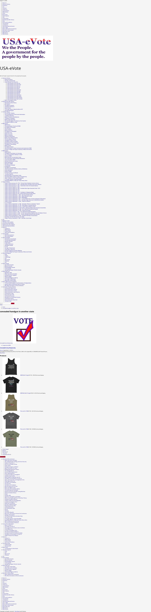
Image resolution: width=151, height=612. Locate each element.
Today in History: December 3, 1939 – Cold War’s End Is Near (18, 218)
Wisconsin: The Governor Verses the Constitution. (16, 513)
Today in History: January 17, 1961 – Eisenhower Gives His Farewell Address (21, 185)
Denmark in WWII (9, 163)
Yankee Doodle (8, 544)
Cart (3, 6)
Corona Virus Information (8, 223)
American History (6, 4)
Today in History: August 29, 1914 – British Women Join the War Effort (20, 193)
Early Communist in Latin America (12, 292)
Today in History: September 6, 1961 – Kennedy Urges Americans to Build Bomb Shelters (24, 200)
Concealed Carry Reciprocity (6, 343)
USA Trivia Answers (9, 236)
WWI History (5, 32)
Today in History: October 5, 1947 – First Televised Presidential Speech (20, 211)
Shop (3, 21)
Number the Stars (9, 241)
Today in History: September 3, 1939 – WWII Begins (16, 197)
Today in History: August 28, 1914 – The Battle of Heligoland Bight (19, 192)
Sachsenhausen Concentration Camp (13, 175)
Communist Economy (9, 296)
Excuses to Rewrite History (11, 504)
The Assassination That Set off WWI (12, 126)
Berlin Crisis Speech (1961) (10, 100)
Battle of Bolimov (8, 130)
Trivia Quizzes (5, 23)
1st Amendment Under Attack (11, 548)
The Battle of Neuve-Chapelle (11, 141)
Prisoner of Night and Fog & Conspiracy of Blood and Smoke (18, 149)
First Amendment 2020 (10, 508)
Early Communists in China (11, 290)
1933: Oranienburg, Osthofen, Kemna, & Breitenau (16, 169)
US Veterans (5, 25)
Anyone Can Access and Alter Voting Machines (15, 491)
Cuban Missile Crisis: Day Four (13, 86)
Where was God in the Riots (11, 274)
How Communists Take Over (11, 299)
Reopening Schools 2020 (10, 505)
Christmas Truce (8, 132)
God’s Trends (8, 465)
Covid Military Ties (9, 529)
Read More (2, 353)
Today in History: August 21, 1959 (12, 187)
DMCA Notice (5, 12)
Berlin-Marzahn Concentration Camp (13, 157)
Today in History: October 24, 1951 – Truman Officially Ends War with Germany (22, 214)
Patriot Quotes (5, 16)
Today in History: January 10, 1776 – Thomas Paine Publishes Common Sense (22, 183)
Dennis (1, 350)
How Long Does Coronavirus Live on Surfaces (15, 527)
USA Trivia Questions (9, 235)
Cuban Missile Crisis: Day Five (13, 87)
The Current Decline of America (12, 522)
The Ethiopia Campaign (10, 165)
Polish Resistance (8, 170)
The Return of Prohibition (10, 482)
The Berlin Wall (8, 301)
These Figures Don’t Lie (10, 481)
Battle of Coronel (8, 134)
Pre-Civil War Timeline (9, 113)
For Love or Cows (8, 517)
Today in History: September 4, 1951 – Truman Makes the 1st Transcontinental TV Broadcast (25, 198)
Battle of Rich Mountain (10, 119)
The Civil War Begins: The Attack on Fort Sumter (15, 121)
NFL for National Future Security (12, 521)
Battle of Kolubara (9, 135)
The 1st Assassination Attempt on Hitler (13, 154)
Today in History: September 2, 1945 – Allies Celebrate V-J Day (18, 196)
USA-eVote (10, 68)
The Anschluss (8, 128)
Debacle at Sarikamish (10, 136)
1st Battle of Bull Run (9, 115)
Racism (6, 509)
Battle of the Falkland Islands (11, 137)
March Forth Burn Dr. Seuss (11, 468)
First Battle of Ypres (9, 147)
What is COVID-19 (8, 525)
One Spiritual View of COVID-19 (11, 531)
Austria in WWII (8, 156)
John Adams (7, 104)
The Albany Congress (9, 105)
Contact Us (4, 9)
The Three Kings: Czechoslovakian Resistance (15, 158)
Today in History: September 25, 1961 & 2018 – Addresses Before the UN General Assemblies (25, 207)
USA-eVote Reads (6, 237)
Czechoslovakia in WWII (10, 159)
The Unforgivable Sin (9, 470)
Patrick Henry (8, 108)
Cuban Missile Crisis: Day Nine (13, 92)
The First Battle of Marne (10, 139)
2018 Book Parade (9, 245)
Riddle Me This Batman (10, 503)
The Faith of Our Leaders (7, 222)
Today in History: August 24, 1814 (12, 189)
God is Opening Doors (10, 473)
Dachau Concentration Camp (11, 161)
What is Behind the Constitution (9, 28)
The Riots (7, 511)
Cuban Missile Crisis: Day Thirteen (14, 97)
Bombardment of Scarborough (12, 143)
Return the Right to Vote (10, 487)
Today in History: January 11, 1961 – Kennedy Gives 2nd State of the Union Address (23, 184)
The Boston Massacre (9, 106)
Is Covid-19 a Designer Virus (11, 502)
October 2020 (8, 495)
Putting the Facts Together (11, 275)
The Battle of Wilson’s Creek (11, 122)
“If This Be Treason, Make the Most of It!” (14, 109)
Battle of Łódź (8, 145)
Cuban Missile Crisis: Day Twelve (14, 96)
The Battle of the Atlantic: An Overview (13, 153)
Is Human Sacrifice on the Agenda (12, 474)
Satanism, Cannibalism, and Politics (12, 496)
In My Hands (7, 242)
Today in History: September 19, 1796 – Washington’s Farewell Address (20, 205)
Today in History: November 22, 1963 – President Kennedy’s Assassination (21, 215)
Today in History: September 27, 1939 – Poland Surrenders (18, 210)
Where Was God (6, 31)
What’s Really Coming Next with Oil (12, 477)
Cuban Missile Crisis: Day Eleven (14, 95)
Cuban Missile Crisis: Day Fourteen (14, 99)
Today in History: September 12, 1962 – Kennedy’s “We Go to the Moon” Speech (22, 204)
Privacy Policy (5, 18)
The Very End (8, 483)
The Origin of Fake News (10, 279)
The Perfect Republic (9, 512)
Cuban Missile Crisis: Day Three (14, 84)
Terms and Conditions (7, 22)
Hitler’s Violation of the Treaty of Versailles (14, 178)
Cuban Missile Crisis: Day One (11, 82)
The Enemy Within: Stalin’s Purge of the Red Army (16, 176)
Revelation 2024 (8, 272)
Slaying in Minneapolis (10, 514)
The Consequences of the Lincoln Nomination (15, 114)
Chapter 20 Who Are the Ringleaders (13, 500)
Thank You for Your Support (8, 224)
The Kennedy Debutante (10, 240)
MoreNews (17, 611)
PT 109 (6, 246)
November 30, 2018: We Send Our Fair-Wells (14, 217)
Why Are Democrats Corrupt (11, 486)
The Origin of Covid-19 (10, 526)
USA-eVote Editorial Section (8, 26)
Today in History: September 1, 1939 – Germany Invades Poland (19, 194)
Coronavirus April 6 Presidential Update (13, 533)
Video (1, 304)
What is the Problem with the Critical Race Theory (16, 498)
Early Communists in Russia (11, 289)
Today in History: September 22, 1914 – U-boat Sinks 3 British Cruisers (20, 206)
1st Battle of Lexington (10, 118)
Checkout (4, 8)
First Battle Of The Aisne (10, 127)
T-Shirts (6, 255)
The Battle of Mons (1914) (10, 140)
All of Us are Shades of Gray (11, 464)
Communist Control (9, 298)
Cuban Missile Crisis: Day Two (13, 83)
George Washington (9, 110)
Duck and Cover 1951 (9, 294)
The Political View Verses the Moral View (13, 516)
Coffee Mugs (7, 257)
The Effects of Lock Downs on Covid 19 (13, 478)
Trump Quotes (8, 268)
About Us (4, 3)
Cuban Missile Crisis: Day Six (13, 88)
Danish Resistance (9, 162)
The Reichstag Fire (9, 174)
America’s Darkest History (10, 492)
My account (4, 14)
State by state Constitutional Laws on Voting (14, 284)
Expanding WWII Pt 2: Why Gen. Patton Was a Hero (16, 180)
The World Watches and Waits (11, 490)
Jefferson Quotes (8, 266)
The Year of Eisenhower (10, 80)
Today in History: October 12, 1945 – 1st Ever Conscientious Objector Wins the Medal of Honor (26, 213)
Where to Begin (8, 276)
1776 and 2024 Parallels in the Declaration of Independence (18, 283)
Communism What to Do (10, 288)
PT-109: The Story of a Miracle (11, 172)
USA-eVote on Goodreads (10, 239)
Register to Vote (6, 220)
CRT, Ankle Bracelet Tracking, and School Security (15, 461)
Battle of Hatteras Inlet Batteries (12, 117)
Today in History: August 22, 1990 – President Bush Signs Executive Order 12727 (22, 188)
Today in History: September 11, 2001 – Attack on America (17, 201)
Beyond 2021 (5, 547)
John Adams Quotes (9, 264)
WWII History (5, 34)
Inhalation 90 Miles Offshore (11, 499)
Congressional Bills (6, 345)
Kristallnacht (7, 166)
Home (3, 13)
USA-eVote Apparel (6, 253)
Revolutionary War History (8, 19)
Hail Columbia (8, 546)
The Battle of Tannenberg (10, 144)
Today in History (6, 182)
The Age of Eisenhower (10, 248)
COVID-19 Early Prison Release (11, 535)
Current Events (5, 10)
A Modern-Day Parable (10, 476)
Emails (6, 494)
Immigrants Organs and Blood (11, 467)
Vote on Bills (5, 27)
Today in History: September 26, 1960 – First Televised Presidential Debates (21, 209)
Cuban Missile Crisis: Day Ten (13, 93)
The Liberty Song (6, 543)
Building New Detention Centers (12, 469)
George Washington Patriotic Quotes (13, 270)
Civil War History (6, 111)
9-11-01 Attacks (8, 202)
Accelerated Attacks (9, 507)
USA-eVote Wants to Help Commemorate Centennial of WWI (18, 148)
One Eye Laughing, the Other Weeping (13, 250)
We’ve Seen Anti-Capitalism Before (12, 489)
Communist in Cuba (9, 293)
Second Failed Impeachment (11, 472)
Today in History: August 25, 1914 (12, 191)
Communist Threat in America (9, 287)
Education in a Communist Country (12, 297)
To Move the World (9, 244)
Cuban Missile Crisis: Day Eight (14, 91)
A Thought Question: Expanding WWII (13, 179)
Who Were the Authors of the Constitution (14, 285)
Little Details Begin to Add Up (11, 277)
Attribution (4, 5)
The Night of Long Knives (10, 167)
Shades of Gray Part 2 (9, 463)
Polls (3, 17)
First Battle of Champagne (10, 131)
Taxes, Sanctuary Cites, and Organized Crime (14, 479)
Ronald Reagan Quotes (10, 267)
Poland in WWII (8, 171)
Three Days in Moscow (10, 249)
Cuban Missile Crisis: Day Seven (14, 89)
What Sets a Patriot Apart (8, 30)
